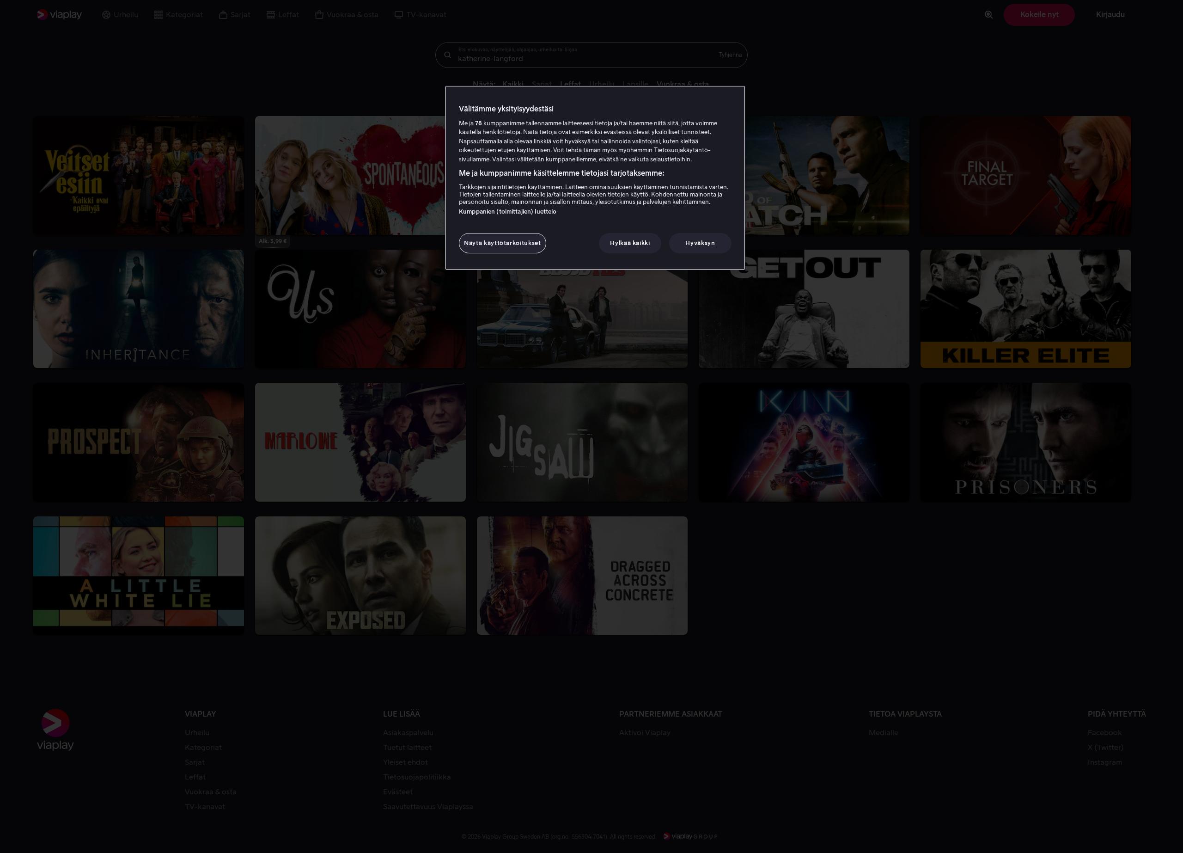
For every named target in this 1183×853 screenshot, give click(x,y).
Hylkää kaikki (630, 243)
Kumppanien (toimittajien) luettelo (507, 212)
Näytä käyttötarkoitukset (502, 243)
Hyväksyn (700, 243)
